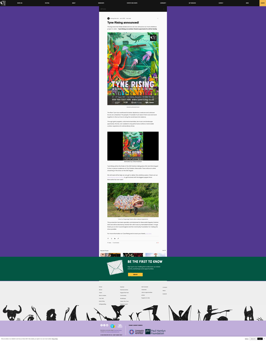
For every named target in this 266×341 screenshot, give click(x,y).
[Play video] (133, 146)
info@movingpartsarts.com (112, 332)
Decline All (253, 338)
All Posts (103, 9)
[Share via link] (118, 238)
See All (164, 250)
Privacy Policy (55, 338)
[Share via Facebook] (108, 238)
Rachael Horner (118, 330)
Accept (260, 338)
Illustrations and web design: (107, 330)
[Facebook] (101, 325)
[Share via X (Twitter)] (111, 238)
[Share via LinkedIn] (114, 238)
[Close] (264, 339)
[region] (135, 275)
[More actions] (158, 18)
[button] (163, 9)
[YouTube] (107, 325)
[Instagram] (104, 325)
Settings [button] (246, 338)
